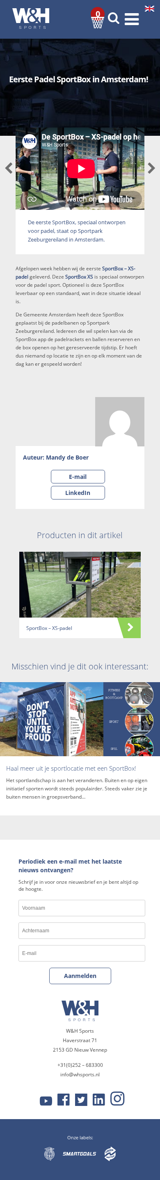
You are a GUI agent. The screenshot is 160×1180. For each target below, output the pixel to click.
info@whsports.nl (80, 1074)
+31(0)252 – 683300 (80, 1065)
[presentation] (8, 169)
